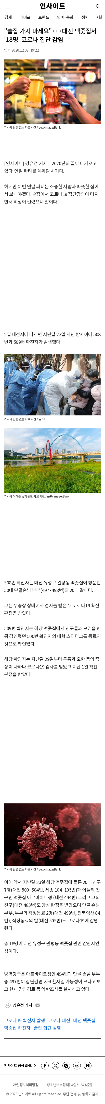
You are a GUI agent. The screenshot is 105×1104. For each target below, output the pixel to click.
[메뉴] (7, 6)
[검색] (97, 6)
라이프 (25, 17)
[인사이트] (52, 6)
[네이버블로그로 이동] (87, 1065)
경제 (8, 17)
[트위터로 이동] (55, 1065)
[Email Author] (37, 1005)
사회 (100, 17)
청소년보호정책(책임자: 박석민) (69, 1084)
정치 (85, 17)
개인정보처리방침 (25, 1084)
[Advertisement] (52, 268)
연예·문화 (65, 17)
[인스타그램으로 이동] (66, 1065)
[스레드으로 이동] (77, 1065)
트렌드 (43, 17)
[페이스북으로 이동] (45, 1065)
